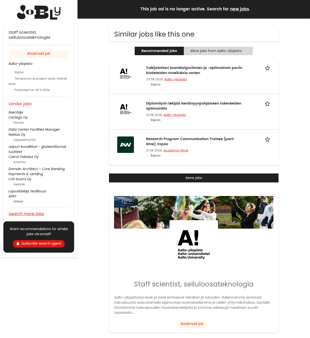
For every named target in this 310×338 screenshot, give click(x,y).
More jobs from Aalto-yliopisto (216, 50)
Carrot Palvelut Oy (23, 156)
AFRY (12, 196)
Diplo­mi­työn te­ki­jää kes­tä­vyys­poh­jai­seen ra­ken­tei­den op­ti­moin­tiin (193, 106)
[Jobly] (38, 12)
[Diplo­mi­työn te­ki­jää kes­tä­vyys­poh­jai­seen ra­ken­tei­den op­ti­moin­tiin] (125, 108)
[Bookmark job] (268, 67)
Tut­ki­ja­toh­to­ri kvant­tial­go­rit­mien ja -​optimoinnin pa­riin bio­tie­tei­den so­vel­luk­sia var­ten (194, 70)
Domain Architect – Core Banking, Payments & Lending (36, 171)
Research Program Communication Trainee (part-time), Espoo (190, 141)
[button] (302, 9)
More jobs (194, 177)
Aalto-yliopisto (175, 79)
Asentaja (15, 112)
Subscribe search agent (41, 243)
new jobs (239, 9)
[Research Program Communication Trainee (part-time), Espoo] (125, 144)
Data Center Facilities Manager (34, 129)
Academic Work (175, 150)
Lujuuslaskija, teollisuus (27, 191)
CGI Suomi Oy (19, 179)
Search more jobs (26, 213)
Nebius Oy (16, 134)
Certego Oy (18, 117)
